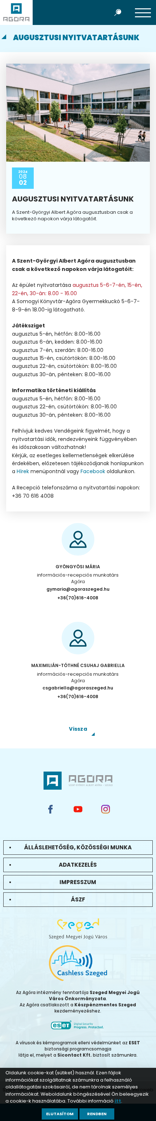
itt (118, 1100)
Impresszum (77, 882)
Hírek (23, 471)
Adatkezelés (78, 865)
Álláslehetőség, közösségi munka (78, 847)
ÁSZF (78, 899)
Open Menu (143, 12)
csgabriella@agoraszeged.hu (77, 688)
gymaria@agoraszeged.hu (78, 589)
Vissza (78, 729)
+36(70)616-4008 (77, 598)
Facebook (93, 471)
